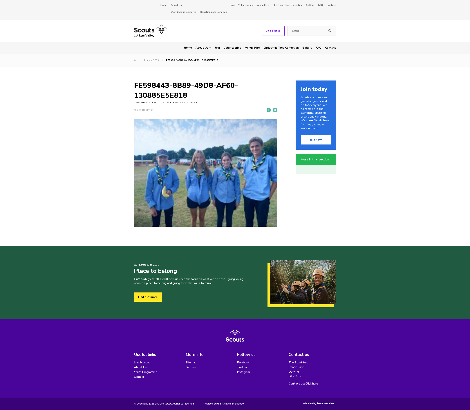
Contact (331, 5)
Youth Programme (145, 372)
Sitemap (191, 362)
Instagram (243, 372)
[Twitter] (275, 110)
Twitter (242, 367)
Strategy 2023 (151, 60)
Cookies (191, 367)
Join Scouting (142, 362)
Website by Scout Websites (319, 403)
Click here (312, 383)
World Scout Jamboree (183, 12)
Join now (316, 140)
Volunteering (245, 5)
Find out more (148, 297)
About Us (176, 5)
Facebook (243, 362)
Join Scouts (273, 30)
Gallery (310, 5)
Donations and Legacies (213, 12)
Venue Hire (263, 5)
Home (163, 5)
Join (233, 5)
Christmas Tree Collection (288, 5)
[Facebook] (269, 110)
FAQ (320, 5)
